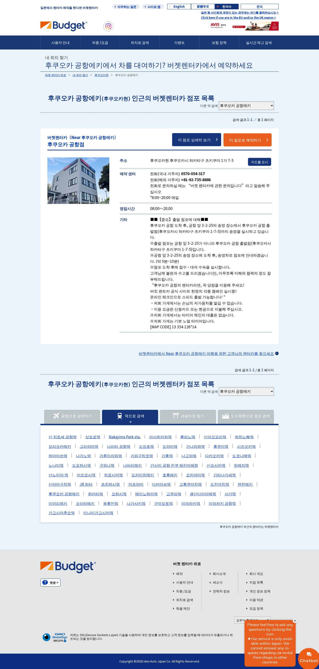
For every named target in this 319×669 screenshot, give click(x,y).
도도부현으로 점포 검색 (250, 416)
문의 (260, 6)
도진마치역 (219, 484)
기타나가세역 (224, 475)
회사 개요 (256, 574)
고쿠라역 (173, 494)
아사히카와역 (160, 437)
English (179, 6)
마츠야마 (135, 484)
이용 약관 (256, 600)
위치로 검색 (140, 42)
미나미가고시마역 (98, 512)
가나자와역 (195, 446)
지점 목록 (256, 582)
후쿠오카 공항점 (82, 141)
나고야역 (188, 455)
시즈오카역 (246, 446)
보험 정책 (219, 42)
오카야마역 (195, 475)
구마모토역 (163, 503)
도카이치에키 (142, 475)
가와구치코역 (142, 455)
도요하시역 (81, 465)
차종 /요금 (100, 42)
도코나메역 (241, 455)
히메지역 (241, 465)
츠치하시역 (110, 484)
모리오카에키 (60, 446)
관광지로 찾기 (192, 416)
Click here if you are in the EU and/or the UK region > (238, 17)
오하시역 (119, 494)
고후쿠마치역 (190, 484)
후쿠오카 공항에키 (64, 494)
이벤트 (179, 42)
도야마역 (170, 446)
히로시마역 (113, 475)
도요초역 (146, 446)
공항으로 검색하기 (76, 416)
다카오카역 (214, 455)
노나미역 (56, 465)
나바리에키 (132, 465)
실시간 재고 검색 (259, 42)
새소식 (218, 582)
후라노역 (187, 437)
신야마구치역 (60, 484)
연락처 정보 (221, 591)
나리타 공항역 (118, 446)
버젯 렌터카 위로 (55, 75)
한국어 (226, 6)
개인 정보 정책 (259, 591)
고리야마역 (89, 446)
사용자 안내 (60, 42)
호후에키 (170, 475)
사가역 (230, 494)
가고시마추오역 (62, 512)
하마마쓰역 (58, 455)
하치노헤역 (244, 437)
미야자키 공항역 (222, 503)
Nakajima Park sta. (125, 437)
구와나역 (106, 465)
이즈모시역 (86, 475)
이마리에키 (58, 503)
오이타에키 (85, 503)
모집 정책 (256, 608)
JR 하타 (86, 484)
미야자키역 (190, 503)
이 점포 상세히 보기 (194, 139)
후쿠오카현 (102, 75)
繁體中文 (203, 6)
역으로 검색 (134, 416)
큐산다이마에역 (203, 494)
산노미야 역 (58, 475)
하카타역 (95, 494)
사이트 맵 (154, 6)
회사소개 (219, 574)
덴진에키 (245, 484)
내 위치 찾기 (80, 75)
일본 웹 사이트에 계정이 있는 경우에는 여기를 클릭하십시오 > (240, 12)
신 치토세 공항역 (63, 437)
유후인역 (110, 503)
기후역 (167, 455)
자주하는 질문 (126, 6)
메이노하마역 (146, 494)
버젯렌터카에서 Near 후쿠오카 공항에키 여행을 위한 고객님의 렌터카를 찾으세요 (206, 353)
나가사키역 (136, 503)
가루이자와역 (110, 455)
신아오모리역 (215, 437)
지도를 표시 (259, 161)
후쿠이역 (220, 446)
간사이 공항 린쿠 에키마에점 (174, 465)
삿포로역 (92, 437)
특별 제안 (183, 608)
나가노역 (83, 455)
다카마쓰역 (161, 484)
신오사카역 (216, 465)
